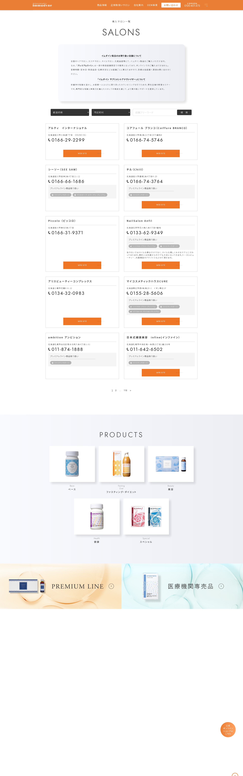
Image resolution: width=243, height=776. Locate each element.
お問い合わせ (171, 5)
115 (125, 390)
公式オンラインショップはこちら (228, 729)
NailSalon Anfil (139, 220)
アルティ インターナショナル (67, 128)
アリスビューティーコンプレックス (70, 281)
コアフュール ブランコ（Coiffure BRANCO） (157, 128)
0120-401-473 (192, 5)
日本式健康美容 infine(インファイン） (153, 337)
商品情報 (102, 5)
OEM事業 (152, 5)
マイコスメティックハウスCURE (147, 281)
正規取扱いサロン (120, 5)
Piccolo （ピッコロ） (62, 220)
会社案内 (139, 5)
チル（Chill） (135, 169)
